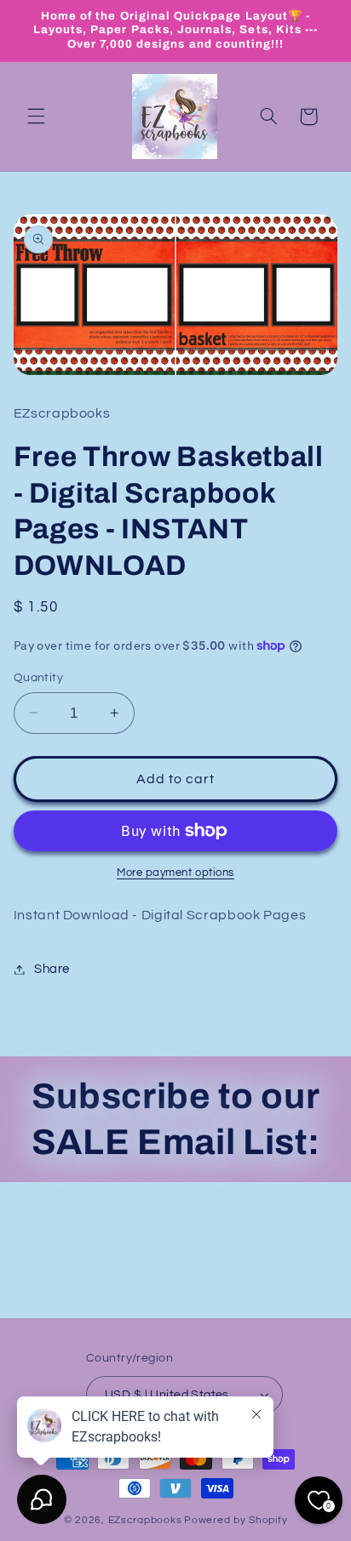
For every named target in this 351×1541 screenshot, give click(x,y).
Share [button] (52, 969)
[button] (35, 116)
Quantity (38, 678)
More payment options (175, 873)
